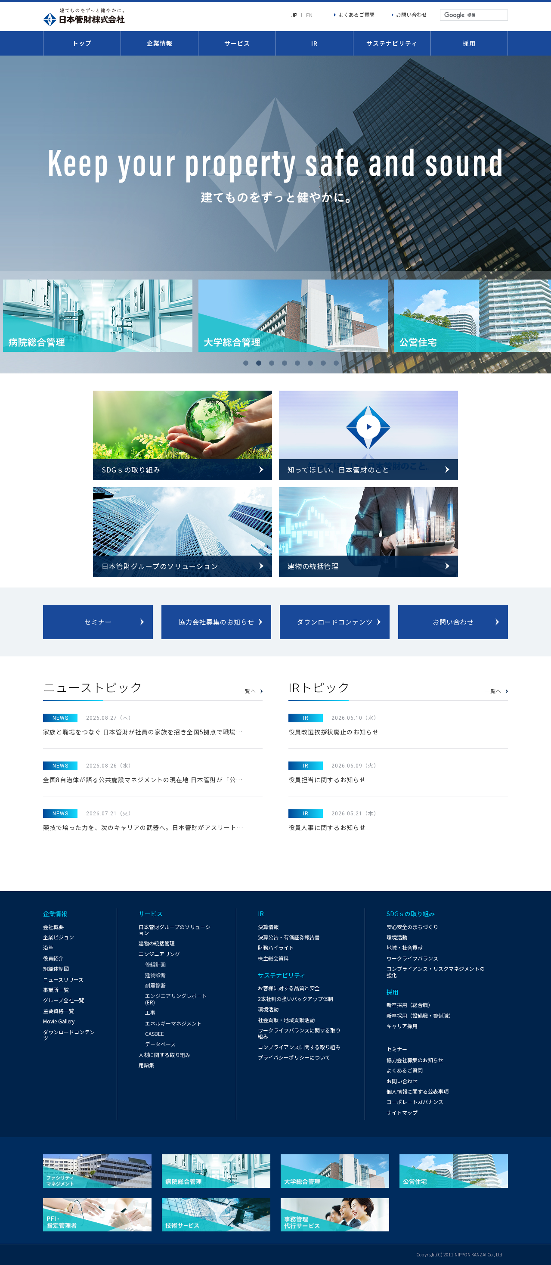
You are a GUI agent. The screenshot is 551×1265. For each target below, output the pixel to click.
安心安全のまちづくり (412, 926)
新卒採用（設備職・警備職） (420, 1015)
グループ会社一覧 (63, 1000)
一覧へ (247, 691)
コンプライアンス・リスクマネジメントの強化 (436, 971)
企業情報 (160, 43)
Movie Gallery (58, 1021)
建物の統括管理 (157, 943)
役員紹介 (53, 958)
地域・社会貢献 (405, 947)
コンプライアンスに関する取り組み (299, 1047)
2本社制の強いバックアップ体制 (295, 998)
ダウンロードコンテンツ (335, 621)
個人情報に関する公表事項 (418, 1091)
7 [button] (325, 365)
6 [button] (312, 365)
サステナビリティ (392, 43)
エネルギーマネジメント (173, 1023)
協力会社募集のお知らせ (216, 621)
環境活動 (268, 1009)
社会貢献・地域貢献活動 (286, 1019)
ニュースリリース (63, 979)
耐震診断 (155, 985)
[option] (97, 316)
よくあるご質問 (356, 14)
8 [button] (338, 365)
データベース (160, 1044)
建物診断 (155, 975)
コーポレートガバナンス (415, 1101)
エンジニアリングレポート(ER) (176, 999)
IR (314, 43)
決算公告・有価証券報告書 (289, 937)
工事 (150, 1013)
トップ (82, 43)
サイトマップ (402, 1112)
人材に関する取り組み (164, 1054)
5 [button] (299, 365)
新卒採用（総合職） (410, 1004)
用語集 (146, 1065)
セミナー (98, 621)
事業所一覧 (56, 989)
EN (309, 15)
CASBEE (154, 1034)
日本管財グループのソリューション (174, 929)
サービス (237, 43)
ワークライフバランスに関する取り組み (299, 1033)
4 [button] (286, 365)
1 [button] (247, 365)
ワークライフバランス (412, 958)
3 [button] (273, 365)
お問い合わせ (411, 14)
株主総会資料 (273, 958)
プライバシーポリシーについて (294, 1057)
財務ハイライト (276, 947)
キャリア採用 (402, 1025)
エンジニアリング (159, 953)
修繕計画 (155, 964)
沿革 (48, 947)
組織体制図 (56, 968)
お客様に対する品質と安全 (289, 987)
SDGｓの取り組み (411, 913)
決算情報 (268, 926)
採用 (469, 43)
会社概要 (53, 926)
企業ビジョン (58, 937)
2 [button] (260, 365)
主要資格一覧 (58, 1010)
